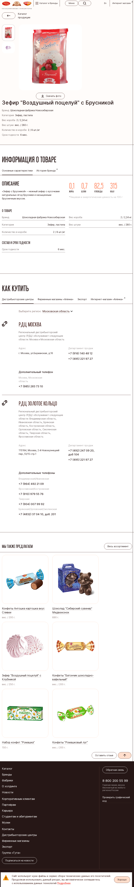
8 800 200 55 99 (115, 781)
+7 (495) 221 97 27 (80, 358)
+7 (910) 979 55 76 (31, 494)
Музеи (6, 822)
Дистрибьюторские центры (19, 835)
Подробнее (64, 883)
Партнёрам (9, 804)
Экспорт (82, 299)
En (105, 3)
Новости (7, 792)
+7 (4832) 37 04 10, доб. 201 (37, 514)
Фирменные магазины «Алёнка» (56, 299)
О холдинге (9, 786)
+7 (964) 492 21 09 (31, 483)
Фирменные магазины (15, 840)
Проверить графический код (116, 799)
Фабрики (7, 780)
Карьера (7, 810)
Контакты (8, 829)
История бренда (46, 170)
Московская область (56, 311)
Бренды (7, 774)
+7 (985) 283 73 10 (31, 386)
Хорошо (122, 879)
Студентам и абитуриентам (19, 816)
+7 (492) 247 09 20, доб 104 (81, 452)
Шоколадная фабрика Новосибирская (31, 110)
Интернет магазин (121, 3)
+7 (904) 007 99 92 (31, 504)
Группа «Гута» (11, 852)
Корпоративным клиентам (18, 798)
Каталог (7, 768)
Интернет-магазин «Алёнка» (107, 299)
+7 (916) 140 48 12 (80, 353)
